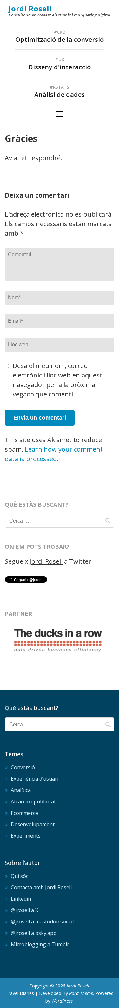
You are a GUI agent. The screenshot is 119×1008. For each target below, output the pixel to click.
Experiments (26, 835)
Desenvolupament (33, 824)
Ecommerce (24, 812)
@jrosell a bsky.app (33, 932)
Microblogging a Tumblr (40, 944)
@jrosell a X (24, 910)
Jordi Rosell (30, 8)
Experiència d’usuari (34, 778)
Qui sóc (19, 875)
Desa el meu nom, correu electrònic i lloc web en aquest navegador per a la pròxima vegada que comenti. (57, 379)
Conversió (23, 767)
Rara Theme (81, 993)
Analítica (21, 790)
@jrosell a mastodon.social (42, 921)
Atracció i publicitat (33, 801)
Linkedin (21, 898)
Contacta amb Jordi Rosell (41, 887)
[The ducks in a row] (59, 655)
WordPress (62, 1001)
